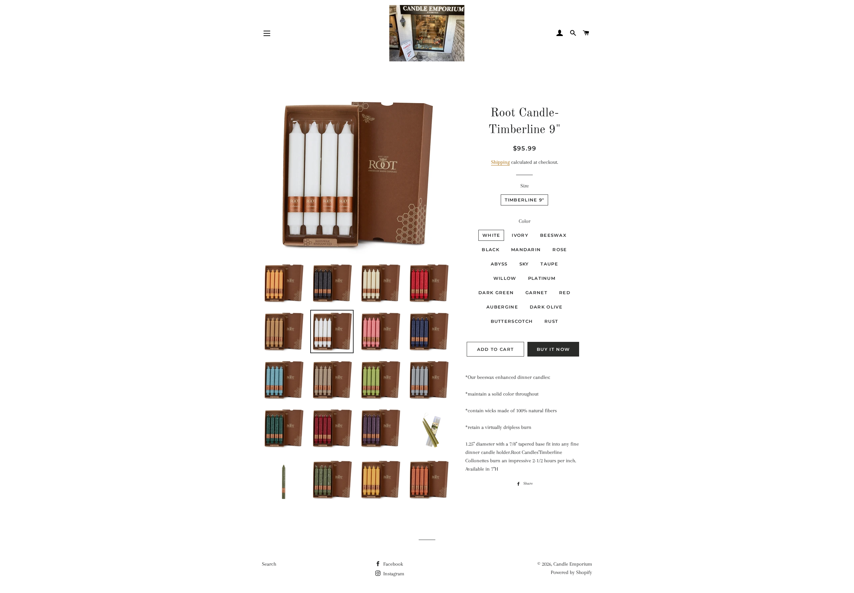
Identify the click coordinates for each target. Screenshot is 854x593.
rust (551, 321)
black (490, 249)
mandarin (526, 249)
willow (504, 278)
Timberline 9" (524, 199)
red (564, 292)
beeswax (553, 235)
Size (524, 186)
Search (269, 564)
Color (524, 221)
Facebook (392, 564)
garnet (536, 292)
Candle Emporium (572, 564)
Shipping (500, 162)
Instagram (393, 574)
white (491, 235)
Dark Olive (546, 307)
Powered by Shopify (571, 572)
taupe (549, 263)
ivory (520, 235)
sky (524, 263)
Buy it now (553, 349)
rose (559, 249)
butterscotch (512, 321)
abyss (499, 263)
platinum (541, 278)
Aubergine (502, 307)
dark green (496, 292)
